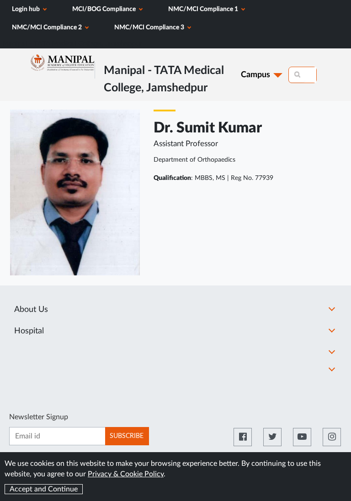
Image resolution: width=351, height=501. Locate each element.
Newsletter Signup (38, 417)
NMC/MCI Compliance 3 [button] (150, 27)
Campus (255, 75)
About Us (31, 310)
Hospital (29, 331)
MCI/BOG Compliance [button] (104, 9)
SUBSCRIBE (127, 436)
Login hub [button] (26, 9)
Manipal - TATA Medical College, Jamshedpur (72, 43)
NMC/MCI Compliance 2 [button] (47, 27)
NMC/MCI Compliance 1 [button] (203, 9)
